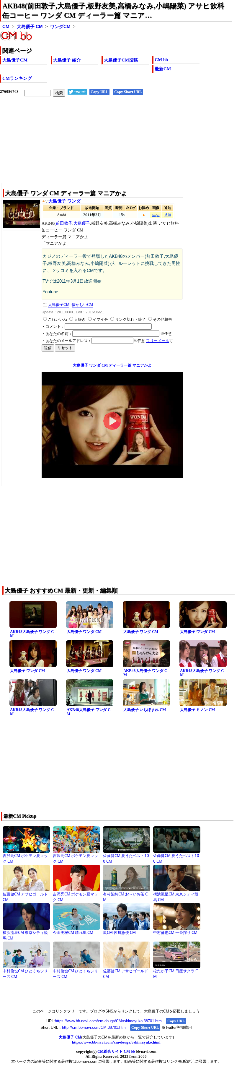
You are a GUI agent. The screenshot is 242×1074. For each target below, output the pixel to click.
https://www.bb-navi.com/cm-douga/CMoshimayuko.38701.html (109, 1021)
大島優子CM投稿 (121, 60)
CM (5, 26)
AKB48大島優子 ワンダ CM (32, 633)
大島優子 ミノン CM (197, 709)
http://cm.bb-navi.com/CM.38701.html (94, 1027)
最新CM (163, 69)
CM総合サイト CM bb (116, 1051)
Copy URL (99, 92)
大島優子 (81, 223)
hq (154, 215)
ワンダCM (60, 26)
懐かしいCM (82, 304)
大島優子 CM (30, 26)
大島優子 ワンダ (64, 201)
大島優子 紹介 (67, 60)
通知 (167, 214)
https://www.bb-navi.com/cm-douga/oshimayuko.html (116, 1042)
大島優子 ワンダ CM (84, 631)
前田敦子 (64, 223)
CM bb (161, 59)
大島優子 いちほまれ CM (144, 709)
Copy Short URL (128, 92)
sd (158, 215)
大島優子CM (14, 60)
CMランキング (17, 78)
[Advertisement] (116, 144)
